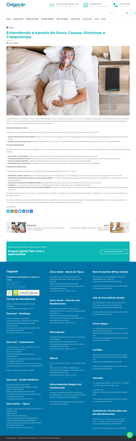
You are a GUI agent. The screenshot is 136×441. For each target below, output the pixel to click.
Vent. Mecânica (62, 19)
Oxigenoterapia (47, 19)
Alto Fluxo (87, 19)
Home (8, 19)
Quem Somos (18, 19)
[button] (130, 435)
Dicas (11, 27)
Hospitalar (75, 19)
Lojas (96, 19)
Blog (104, 19)
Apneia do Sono (32, 19)
